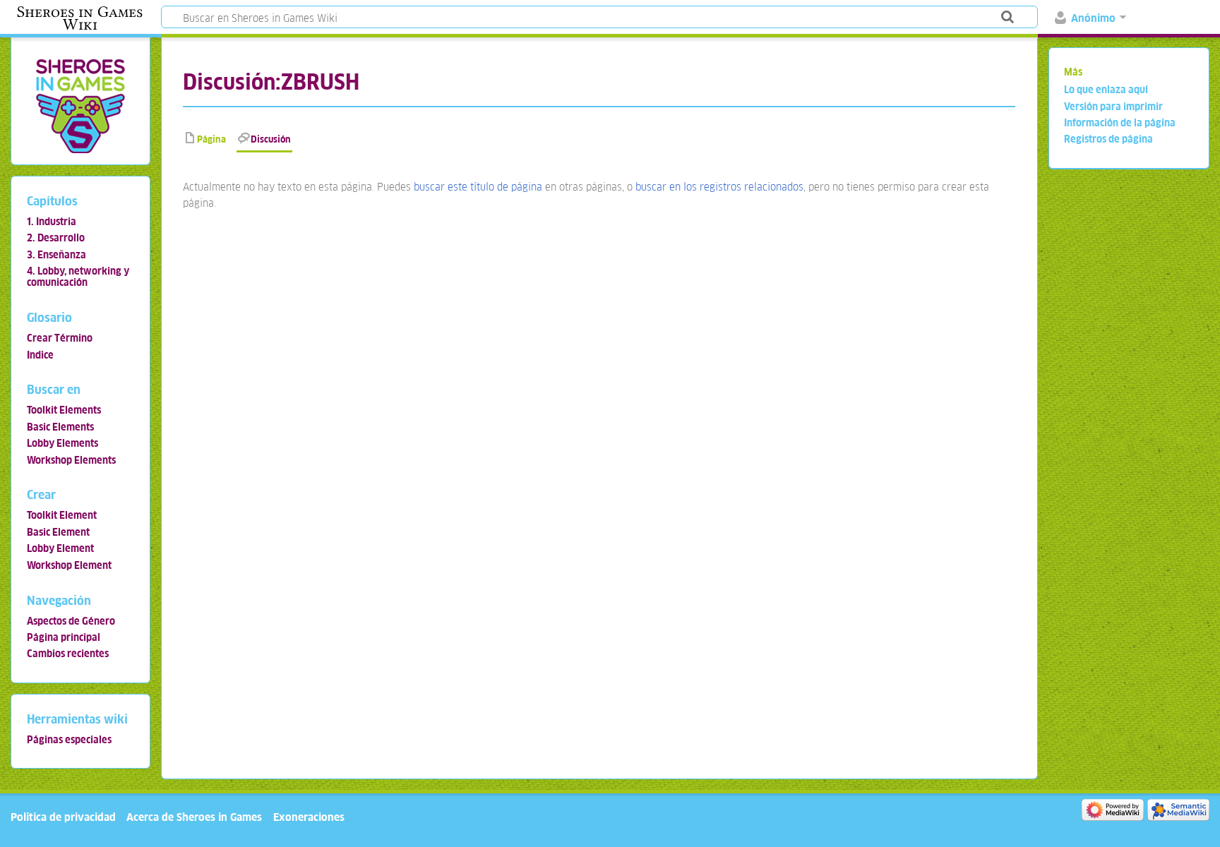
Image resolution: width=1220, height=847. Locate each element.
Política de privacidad (63, 817)
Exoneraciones (309, 817)
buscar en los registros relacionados (719, 186)
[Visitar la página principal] (80, 105)
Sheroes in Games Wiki (80, 18)
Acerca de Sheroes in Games (194, 817)
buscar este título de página (478, 186)
